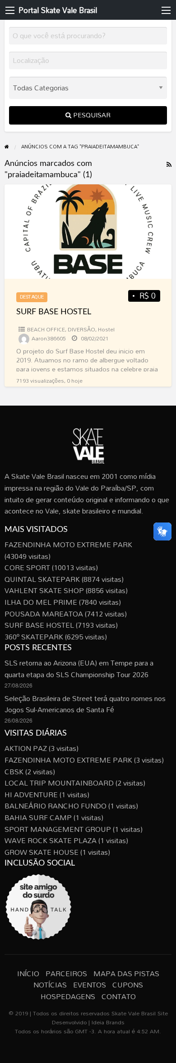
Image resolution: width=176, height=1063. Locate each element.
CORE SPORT (27, 567)
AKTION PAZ (26, 748)
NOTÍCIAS (50, 985)
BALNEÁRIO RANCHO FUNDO (56, 806)
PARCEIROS (66, 973)
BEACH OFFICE (46, 329)
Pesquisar (91, 114)
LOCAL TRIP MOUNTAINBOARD (59, 783)
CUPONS (127, 985)
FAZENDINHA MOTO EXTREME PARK (68, 544)
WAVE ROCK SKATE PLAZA (51, 840)
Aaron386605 (49, 338)
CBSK (14, 771)
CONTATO (119, 996)
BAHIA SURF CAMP (38, 817)
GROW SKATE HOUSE (42, 852)
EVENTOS (89, 985)
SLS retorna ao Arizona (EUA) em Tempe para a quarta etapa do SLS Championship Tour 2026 (79, 669)
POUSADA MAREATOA (44, 614)
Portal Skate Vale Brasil (58, 10)
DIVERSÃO (81, 329)
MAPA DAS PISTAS (126, 973)
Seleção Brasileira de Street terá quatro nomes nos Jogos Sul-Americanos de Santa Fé (85, 704)
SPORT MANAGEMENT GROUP (58, 829)
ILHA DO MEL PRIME (41, 602)
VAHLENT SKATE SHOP (44, 590)
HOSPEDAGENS (68, 996)
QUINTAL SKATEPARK (42, 579)
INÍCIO (28, 973)
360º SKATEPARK (34, 637)
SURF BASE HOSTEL (53, 312)
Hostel (106, 329)
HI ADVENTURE (31, 794)
